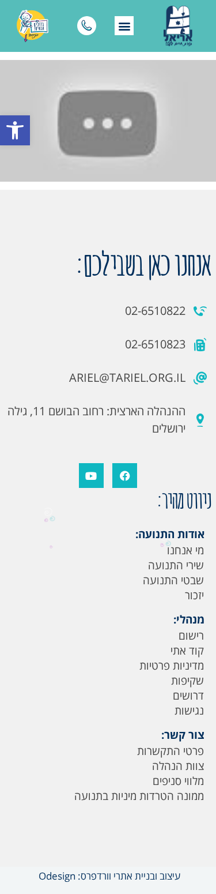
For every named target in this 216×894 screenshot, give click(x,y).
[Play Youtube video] (108, 121)
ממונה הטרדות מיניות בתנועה (139, 795)
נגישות (189, 710)
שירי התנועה (176, 565)
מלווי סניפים (178, 780)
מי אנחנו (185, 550)
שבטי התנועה (173, 580)
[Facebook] (124, 475)
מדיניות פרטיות (171, 665)
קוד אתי (187, 650)
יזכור (194, 595)
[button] (15, 130)
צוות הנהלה (178, 765)
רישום (191, 635)
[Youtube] (91, 475)
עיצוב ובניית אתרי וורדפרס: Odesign (108, 875)
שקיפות (187, 680)
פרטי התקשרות (170, 750)
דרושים (188, 695)
